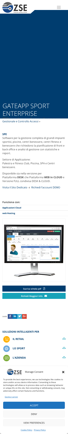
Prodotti (25, 117)
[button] (63, 371)
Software (37, 117)
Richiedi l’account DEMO (45, 187)
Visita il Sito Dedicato (14, 187)
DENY (34, 414)
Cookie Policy (26, 430)
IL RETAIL (18, 339)
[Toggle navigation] (59, 7)
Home (13, 117)
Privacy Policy (40, 430)
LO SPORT (18, 348)
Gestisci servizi (11, 397)
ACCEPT (34, 405)
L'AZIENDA (19, 357)
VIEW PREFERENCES (34, 422)
